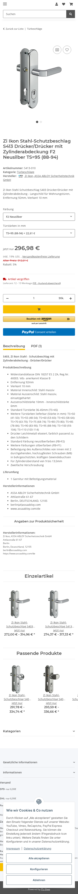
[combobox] (39, 217)
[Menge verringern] (7, 298)
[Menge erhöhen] (70, 298)
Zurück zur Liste (14, 28)
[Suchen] (70, 14)
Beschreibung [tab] (14, 346)
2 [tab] (41, 122)
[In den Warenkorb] (6, 41)
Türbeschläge (25, 172)
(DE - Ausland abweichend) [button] (47, 283)
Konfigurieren (39, 869)
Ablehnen (39, 880)
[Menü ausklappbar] (5, 2)
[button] (56, 4)
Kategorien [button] (12, 731)
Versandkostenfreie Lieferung (41, 256)
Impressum (13, 848)
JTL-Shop (45, 889)
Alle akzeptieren (39, 858)
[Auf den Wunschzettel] (67, 50)
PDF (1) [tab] (36, 346)
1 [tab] (37, 122)
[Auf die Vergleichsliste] (57, 50)
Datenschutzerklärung (37, 848)
